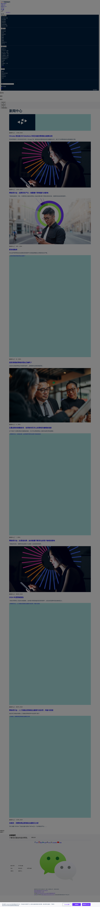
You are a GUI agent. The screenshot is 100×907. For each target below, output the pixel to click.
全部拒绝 (76, 904)
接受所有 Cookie (86, 904)
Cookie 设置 (66, 904)
